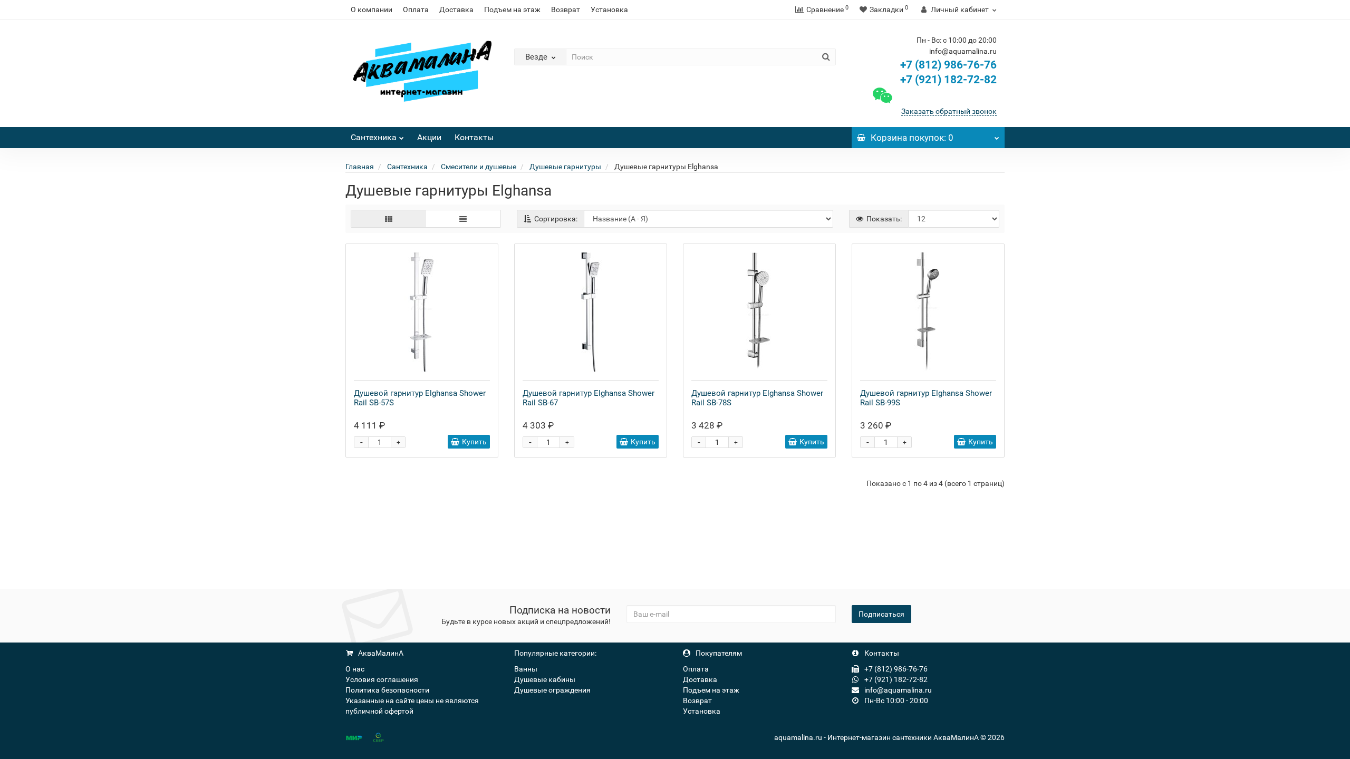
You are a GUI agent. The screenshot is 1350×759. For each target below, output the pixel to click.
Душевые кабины (544, 679)
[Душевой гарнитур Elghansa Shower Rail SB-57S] (422, 312)
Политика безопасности (387, 690)
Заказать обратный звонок (949, 111)
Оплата (416, 9)
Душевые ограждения (552, 690)
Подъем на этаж (512, 9)
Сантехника (374, 137)
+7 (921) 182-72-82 (947, 79)
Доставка (456, 9)
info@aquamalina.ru (897, 690)
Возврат (565, 9)
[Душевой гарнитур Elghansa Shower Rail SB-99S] (928, 312)
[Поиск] (826, 57)
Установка (609, 9)
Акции (429, 137)
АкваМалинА (379, 653)
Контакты (474, 137)
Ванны (525, 669)
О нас (354, 669)
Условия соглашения (381, 679)
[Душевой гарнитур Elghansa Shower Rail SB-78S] (759, 312)
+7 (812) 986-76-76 (948, 65)
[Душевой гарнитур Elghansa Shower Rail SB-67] (591, 312)
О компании (371, 9)
